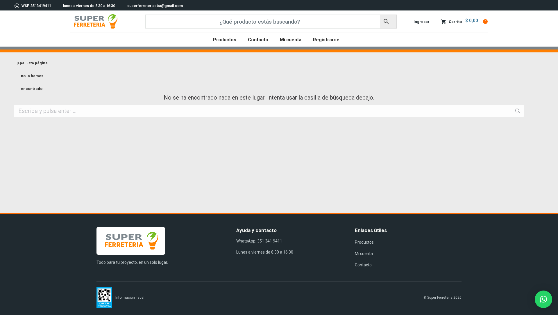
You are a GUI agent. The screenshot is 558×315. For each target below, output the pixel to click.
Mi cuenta (364, 253)
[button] (543, 299)
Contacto (363, 265)
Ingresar (422, 22)
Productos (364, 242)
